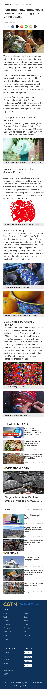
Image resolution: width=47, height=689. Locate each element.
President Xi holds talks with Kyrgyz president (32, 559)
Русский (6, 667)
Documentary (8, 670)
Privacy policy (29, 686)
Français (6, 659)
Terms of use (9, 686)
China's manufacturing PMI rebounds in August (33, 584)
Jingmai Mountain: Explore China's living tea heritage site (23, 499)
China (5, 613)
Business (6, 624)
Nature (26, 617)
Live (25, 632)
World (5, 617)
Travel (26, 613)
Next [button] (41, 375)
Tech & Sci (7, 632)
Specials (27, 628)
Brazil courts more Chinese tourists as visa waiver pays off (33, 542)
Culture (5, 635)
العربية (5, 663)
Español (6, 656)
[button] (5, 450)
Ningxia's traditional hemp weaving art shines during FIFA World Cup (33, 456)
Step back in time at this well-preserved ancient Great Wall (32, 517)
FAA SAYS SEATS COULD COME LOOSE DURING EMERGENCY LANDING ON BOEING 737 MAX (33, 431)
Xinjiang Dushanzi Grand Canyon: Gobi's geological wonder (33, 529)
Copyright (19, 686)
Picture (26, 621)
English (6, 652)
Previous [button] (5, 375)
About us (39, 686)
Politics (6, 621)
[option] (23, 375)
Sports (5, 639)
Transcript (27, 635)
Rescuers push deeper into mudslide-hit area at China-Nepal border (33, 572)
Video (26, 624)
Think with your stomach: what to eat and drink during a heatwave (32, 443)
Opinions (6, 628)
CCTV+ (6, 674)
